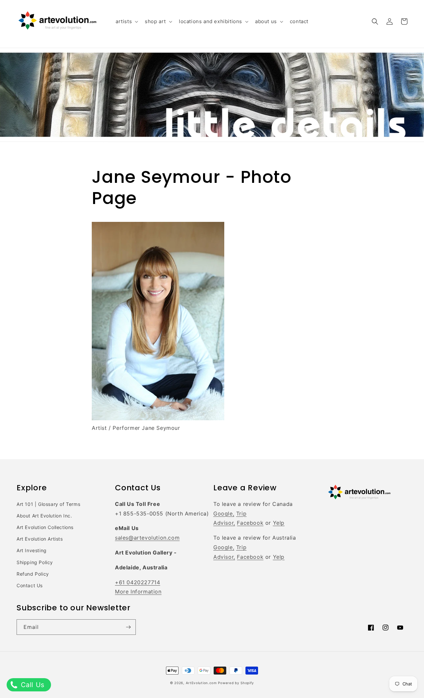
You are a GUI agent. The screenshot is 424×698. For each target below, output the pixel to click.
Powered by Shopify (236, 683)
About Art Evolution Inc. (44, 515)
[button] (126, 21)
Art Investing (32, 550)
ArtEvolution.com (201, 683)
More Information (138, 591)
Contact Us (30, 585)
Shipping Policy (35, 562)
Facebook (250, 522)
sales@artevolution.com (147, 537)
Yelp (279, 522)
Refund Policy (33, 574)
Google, (223, 513)
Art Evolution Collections (45, 527)
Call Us (31, 685)
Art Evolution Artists (40, 539)
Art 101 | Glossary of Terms (48, 504)
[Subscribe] (128, 627)
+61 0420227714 (137, 582)
